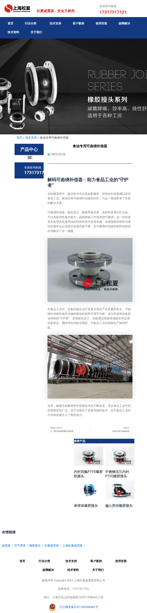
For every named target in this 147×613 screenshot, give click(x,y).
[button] (30, 157)
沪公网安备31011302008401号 (79, 607)
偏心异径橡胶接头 (119, 506)
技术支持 (55, 23)
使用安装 (101, 23)
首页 (10, 23)
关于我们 (36, 32)
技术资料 (13, 32)
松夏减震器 (51, 545)
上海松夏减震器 (72, 545)
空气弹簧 (20, 545)
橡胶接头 (35, 545)
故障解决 (124, 23)
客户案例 (78, 23)
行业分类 (30, 23)
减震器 (6, 545)
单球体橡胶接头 (86, 506)
